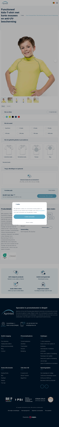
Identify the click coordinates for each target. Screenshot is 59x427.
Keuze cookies (29, 223)
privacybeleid (41, 211)
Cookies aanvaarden (29, 216)
